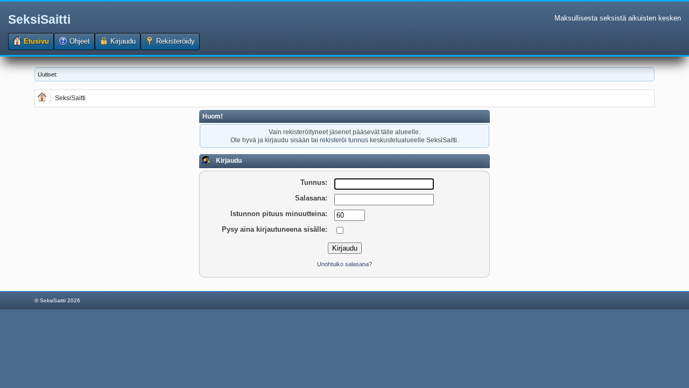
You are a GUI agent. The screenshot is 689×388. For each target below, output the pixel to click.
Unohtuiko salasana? (344, 264)
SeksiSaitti (39, 19)
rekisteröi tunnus (344, 139)
